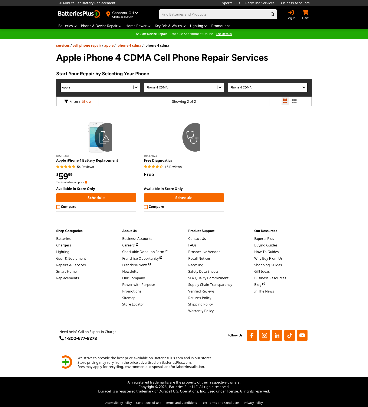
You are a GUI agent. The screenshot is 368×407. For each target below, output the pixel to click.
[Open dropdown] (86, 182)
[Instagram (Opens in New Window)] (264, 335)
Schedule (112, 197)
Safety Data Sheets (203, 271)
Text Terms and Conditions (220, 403)
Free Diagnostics (158, 160)
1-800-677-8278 (81, 338)
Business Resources (270, 278)
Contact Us (197, 238)
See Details (224, 34)
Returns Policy (199, 297)
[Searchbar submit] (272, 14)
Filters (74, 101)
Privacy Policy (253, 403)
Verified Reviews (201, 291)
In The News (264, 291)
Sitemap (128, 297)
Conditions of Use (148, 403)
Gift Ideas (262, 271)
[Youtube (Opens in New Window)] (302, 335)
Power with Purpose (138, 284)
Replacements (67, 278)
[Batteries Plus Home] (79, 14)
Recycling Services (260, 3)
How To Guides (266, 251)
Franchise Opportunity (141, 258)
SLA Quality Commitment (208, 278)
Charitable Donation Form (143, 251)
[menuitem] (67, 26)
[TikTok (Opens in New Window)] (289, 335)
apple (109, 45)
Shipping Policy (200, 304)
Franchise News (135, 265)
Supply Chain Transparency (210, 284)
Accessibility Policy (118, 403)
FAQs (192, 245)
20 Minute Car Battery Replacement (86, 3)
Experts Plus (230, 3)
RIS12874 (150, 156)
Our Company (133, 278)
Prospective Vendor (204, 251)
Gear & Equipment (71, 258)
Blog (258, 284)
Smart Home (66, 271)
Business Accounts (295, 3)
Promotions (131, 291)
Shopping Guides (268, 265)
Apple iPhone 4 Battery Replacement (87, 160)
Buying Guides (265, 245)
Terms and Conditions (181, 403)
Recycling (195, 265)
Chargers (63, 245)
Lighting (62, 251)
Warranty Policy (201, 311)
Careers (129, 245)
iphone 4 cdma (128, 45)
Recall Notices (199, 258)
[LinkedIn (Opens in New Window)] (277, 335)
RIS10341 (62, 156)
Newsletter (131, 271)
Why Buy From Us (268, 258)
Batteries (63, 238)
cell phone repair (87, 45)
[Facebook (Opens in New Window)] (252, 335)
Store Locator (133, 304)
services (63, 45)
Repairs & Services (71, 265)
